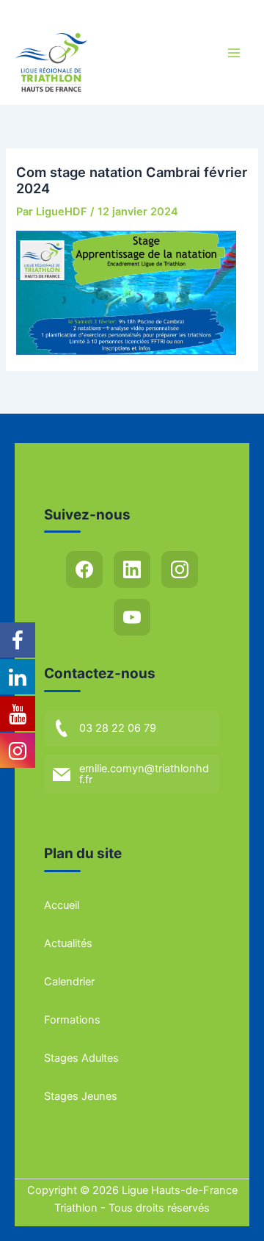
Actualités (68, 943)
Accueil (61, 905)
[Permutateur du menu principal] (234, 52)
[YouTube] (132, 617)
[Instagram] (179, 569)
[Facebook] (84, 569)
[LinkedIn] (132, 569)
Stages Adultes (81, 1058)
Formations (72, 1019)
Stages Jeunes (80, 1096)
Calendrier (69, 981)
